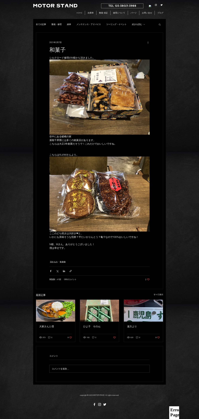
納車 (69, 24)
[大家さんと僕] (55, 311)
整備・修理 (56, 24)
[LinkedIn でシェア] (64, 271)
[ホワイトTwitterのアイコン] (161, 5)
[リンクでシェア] (70, 271)
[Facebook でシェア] (50, 271)
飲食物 (63, 262)
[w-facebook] (150, 6)
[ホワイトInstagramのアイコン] (156, 5)
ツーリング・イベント (116, 24)
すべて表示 (158, 294)
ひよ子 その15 (91, 326)
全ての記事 (41, 24)
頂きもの (54, 262)
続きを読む (137, 24)
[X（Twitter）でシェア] (57, 271)
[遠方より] (143, 311)
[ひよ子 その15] (99, 311)
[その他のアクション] (148, 42)
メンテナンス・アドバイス (88, 24)
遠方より (132, 326)
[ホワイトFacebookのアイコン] (94, 404)
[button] (159, 24)
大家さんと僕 (46, 326)
